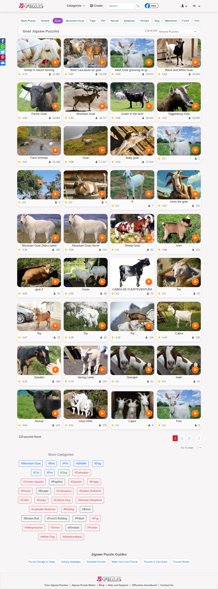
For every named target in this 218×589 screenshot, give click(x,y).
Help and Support (118, 585)
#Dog (97, 463)
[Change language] (197, 6)
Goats (86, 289)
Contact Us (166, 585)
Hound (115, 20)
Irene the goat (179, 201)
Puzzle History (181, 561)
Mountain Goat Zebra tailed (39, 245)
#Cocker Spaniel (33, 481)
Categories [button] (75, 5)
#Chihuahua (63, 491)
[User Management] (184, 6)
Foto (179, 421)
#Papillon (57, 481)
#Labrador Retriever (43, 509)
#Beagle (43, 491)
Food (198, 20)
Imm (179, 245)
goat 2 (39, 289)
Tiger (93, 20)
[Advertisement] (156, 476)
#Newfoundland (72, 536)
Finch (185, 20)
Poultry (145, 20)
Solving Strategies (71, 561)
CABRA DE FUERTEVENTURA (132, 289)
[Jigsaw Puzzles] (31, 6)
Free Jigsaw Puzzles (56, 585)
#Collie (24, 500)
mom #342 (85, 421)
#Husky (41, 500)
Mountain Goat (75, 20)
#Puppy (94, 481)
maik (179, 377)
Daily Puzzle (28, 20)
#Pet (65, 463)
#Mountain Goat (30, 463)
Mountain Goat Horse (85, 245)
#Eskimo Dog (62, 500)
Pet (103, 20)
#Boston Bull (31, 518)
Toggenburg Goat (179, 113)
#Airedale (73, 527)
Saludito (39, 377)
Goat (58, 20)
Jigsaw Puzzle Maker (84, 585)
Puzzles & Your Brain (155, 561)
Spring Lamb (86, 377)
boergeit (132, 377)
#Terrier (55, 527)
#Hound (25, 491)
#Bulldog (68, 509)
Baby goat (132, 157)
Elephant (129, 20)
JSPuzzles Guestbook (144, 585)
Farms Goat (39, 113)
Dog (157, 20)
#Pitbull (79, 518)
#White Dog (47, 536)
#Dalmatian (82, 472)
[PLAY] (55, 62)
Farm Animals (39, 157)
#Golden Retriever (90, 491)
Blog (101, 585)
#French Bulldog (57, 518)
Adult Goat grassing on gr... (132, 70)
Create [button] (98, 5)
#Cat (36, 472)
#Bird (51, 463)
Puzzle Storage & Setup (41, 561)
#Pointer (92, 527)
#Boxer (86, 509)
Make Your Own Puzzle (125, 561)
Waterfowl (171, 20)
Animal (45, 20)
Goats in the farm (132, 113)
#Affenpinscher (34, 527)
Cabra (179, 333)
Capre (132, 421)
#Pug (95, 518)
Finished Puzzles (96, 561)
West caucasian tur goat (85, 70)
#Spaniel (76, 481)
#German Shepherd (90, 500)
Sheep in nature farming (39, 70)
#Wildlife (81, 463)
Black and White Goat (179, 70)
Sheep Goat (132, 245)
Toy (179, 289)
